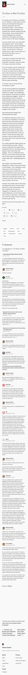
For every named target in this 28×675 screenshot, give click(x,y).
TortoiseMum (9, 543)
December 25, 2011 (10, 403)
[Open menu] (25, 4)
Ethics (18, 228)
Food (4, 231)
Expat (23, 228)
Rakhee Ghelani (11, 4)
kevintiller (8, 352)
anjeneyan (8, 475)
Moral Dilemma (12, 233)
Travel (4, 236)
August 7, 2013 (9, 270)
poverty (20, 233)
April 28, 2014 (6, 255)
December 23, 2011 (10, 440)
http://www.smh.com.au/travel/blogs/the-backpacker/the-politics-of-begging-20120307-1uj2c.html (13, 368)
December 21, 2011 (10, 460)
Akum (7, 439)
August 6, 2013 (9, 278)
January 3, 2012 (9, 374)
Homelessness (11, 231)
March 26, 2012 (9, 342)
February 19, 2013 (7, 315)
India (18, 231)
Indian (4, 233)
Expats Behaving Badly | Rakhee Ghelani (12, 254)
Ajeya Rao (8, 384)
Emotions (12, 228)
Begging (5, 228)
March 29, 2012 (6, 331)
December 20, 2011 (10, 545)
